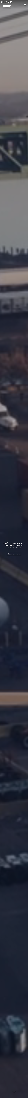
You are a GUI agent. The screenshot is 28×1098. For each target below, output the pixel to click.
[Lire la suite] (14, 1092)
